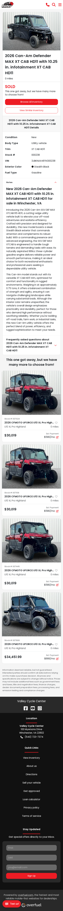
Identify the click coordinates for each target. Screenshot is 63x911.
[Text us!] (11, 904)
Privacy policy (31, 807)
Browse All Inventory (31, 101)
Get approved (31, 791)
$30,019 (10, 435)
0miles (55, 426)
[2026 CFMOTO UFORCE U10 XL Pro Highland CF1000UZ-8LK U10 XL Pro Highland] (31, 393)
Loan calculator (31, 799)
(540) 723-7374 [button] (34, 736)
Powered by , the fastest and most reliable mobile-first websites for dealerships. (31, 896)
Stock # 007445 (12, 566)
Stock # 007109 (11, 492)
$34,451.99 (13, 657)
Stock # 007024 (12, 418)
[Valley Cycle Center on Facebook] (24, 708)
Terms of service (31, 816)
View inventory (31, 757)
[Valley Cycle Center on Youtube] (31, 708)
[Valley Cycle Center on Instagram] (38, 708)
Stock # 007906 (12, 640)
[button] (48, 5)
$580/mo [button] (51, 435)
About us (31, 766)
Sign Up (32, 875)
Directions (31, 774)
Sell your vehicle (31, 782)
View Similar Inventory (31, 110)
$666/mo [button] (51, 657)
